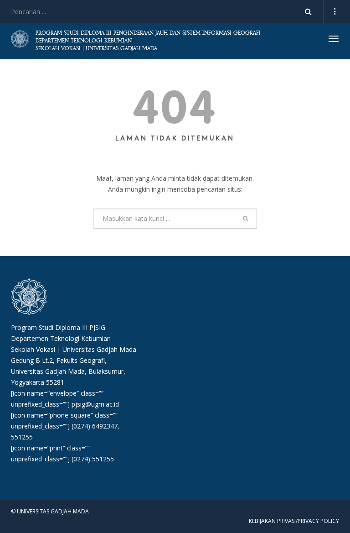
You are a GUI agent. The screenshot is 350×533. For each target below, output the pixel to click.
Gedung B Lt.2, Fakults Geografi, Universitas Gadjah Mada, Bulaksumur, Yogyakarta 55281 (68, 371)
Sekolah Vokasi (33, 349)
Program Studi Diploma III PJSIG (58, 327)
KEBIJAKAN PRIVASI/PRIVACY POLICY (294, 521)
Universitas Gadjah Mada (99, 349)
